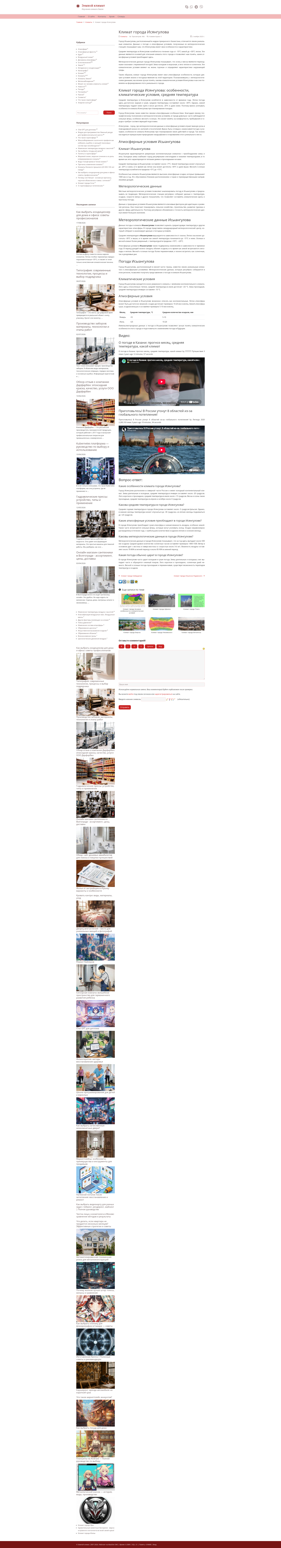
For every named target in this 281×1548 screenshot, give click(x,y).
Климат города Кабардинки (131, 576)
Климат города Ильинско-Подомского (188, 576)
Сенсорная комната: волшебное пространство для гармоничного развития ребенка (93, 995)
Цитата (150, 646)
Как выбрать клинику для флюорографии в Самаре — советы (94, 1324)
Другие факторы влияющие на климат (93, 620)
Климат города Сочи (86, 183)
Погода (81, 89)
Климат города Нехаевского (161, 632)
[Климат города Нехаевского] (161, 624)
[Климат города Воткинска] (191, 624)
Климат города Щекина (162, 609)
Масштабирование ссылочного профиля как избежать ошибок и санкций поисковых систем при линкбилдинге (96, 143)
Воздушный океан (85, 57)
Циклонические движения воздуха (92, 639)
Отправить (124, 707)
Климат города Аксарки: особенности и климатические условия (132, 611)
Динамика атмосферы (87, 60)
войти (130, 694)
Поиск (109, 112)
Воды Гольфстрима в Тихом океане (92, 162)
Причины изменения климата (90, 164)
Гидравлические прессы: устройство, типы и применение (92, 500)
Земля (81, 65)
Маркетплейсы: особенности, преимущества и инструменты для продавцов (94, 1161)
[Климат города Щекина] (161, 600)
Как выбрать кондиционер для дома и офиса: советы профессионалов (93, 215)
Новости (82, 86)
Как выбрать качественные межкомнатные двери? (90, 1127)
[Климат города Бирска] (132, 624)
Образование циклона (87, 628)
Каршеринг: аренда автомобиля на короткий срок (94, 1391)
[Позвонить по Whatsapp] (192, 7)
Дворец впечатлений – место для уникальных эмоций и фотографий (94, 930)
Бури (80, 54)
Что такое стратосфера (87, 100)
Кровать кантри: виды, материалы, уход (94, 896)
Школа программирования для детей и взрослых (95, 1093)
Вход (154, 1544)
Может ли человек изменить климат (93, 84)
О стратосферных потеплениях (90, 186)
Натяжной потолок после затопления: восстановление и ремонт (92, 1197)
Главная (79, 22)
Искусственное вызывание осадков (92, 630)
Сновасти (82, 97)
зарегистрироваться (163, 694)
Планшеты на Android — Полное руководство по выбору (93, 1460)
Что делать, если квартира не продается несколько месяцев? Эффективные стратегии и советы (93, 1224)
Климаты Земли (84, 78)
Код (160, 646)
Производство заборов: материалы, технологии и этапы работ (92, 327)
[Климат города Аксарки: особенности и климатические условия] (132, 600)
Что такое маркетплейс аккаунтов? (94, 1397)
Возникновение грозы (87, 636)
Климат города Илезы (86, 1533)
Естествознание (85, 62)
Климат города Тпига (191, 609)
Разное (81, 95)
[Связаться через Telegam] (197, 7)
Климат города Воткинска (191, 632)
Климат (82, 73)
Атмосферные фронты (87, 52)
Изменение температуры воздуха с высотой (95, 148)
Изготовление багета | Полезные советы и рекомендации (93, 1358)
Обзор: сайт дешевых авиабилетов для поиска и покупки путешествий (94, 856)
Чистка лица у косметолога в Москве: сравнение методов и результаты (95, 1215)
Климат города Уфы (86, 1525)
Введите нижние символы (130, 699)
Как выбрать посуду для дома (90, 151)
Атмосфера (83, 49)
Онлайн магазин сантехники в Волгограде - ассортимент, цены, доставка (94, 556)
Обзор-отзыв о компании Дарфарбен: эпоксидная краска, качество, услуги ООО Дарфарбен (95, 386)
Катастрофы (83, 70)
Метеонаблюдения (86, 81)
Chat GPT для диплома (87, 129)
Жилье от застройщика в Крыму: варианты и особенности (93, 889)
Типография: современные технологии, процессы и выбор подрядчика (93, 273)
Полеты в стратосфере (87, 153)
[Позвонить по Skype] (187, 7)
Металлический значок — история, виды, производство (94, 1493)
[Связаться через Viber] (202, 7)
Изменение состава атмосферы (90, 625)
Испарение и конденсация (89, 68)
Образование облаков (87, 633)
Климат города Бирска (131, 632)
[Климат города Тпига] (191, 600)
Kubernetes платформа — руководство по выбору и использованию (92, 447)
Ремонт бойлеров (85, 961)
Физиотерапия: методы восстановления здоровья (89, 1060)
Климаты (88, 22)
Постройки (83, 92)
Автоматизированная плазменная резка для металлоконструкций (93, 1258)
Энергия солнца (85, 103)
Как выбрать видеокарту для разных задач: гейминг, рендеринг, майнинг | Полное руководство (95, 1207)
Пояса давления (84, 622)
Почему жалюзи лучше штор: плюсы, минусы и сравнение (95, 1291)
